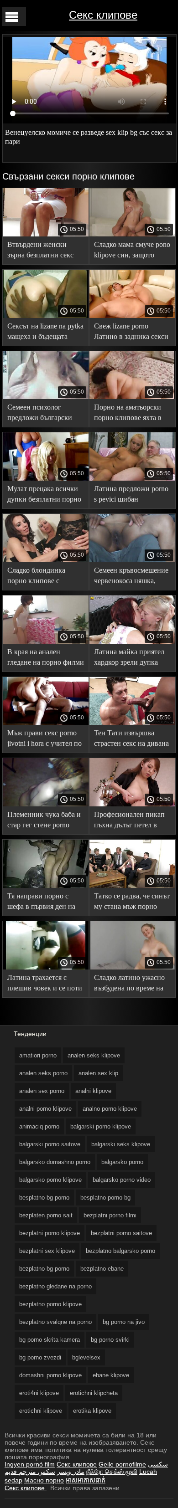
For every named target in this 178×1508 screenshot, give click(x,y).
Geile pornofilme (122, 1464)
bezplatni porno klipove (49, 1233)
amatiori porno (38, 1055)
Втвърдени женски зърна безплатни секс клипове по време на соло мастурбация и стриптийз (40, 251)
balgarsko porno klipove (50, 1179)
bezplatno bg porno (44, 1268)
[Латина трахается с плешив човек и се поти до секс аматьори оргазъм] (46, 967)
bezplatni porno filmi (110, 1215)
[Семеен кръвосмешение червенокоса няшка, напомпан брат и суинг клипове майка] (132, 560)
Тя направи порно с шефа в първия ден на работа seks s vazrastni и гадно (43, 902)
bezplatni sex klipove (47, 1250)
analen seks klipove (94, 1055)
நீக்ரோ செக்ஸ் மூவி (111, 1471)
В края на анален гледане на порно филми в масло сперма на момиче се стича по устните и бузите (45, 658)
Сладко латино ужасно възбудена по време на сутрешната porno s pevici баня (129, 984)
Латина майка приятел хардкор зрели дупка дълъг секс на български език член (132, 658)
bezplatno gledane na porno (55, 1286)
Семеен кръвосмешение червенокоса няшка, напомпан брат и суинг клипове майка (131, 577)
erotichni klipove (40, 1410)
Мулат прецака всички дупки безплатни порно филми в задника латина (45, 495)
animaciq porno (39, 1126)
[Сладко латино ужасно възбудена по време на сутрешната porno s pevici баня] (132, 967)
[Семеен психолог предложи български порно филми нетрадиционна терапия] (46, 396)
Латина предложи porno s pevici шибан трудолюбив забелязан (131, 495)
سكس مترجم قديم (30, 1471)
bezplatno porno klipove (50, 1304)
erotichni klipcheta (94, 1393)
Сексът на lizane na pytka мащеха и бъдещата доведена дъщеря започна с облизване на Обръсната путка (45, 333)
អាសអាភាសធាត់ (85, 1480)
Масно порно (44, 1480)
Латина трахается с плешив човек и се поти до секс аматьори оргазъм (44, 984)
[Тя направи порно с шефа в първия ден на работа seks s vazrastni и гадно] (46, 885)
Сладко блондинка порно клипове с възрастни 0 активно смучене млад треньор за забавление (45, 577)
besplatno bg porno (44, 1197)
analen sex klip (98, 1073)
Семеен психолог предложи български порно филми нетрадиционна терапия (44, 414)
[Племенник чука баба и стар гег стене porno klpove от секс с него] (46, 804)
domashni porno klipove (50, 1375)
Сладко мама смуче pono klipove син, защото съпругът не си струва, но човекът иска (132, 251)
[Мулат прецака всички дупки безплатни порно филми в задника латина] (46, 478)
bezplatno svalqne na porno (55, 1321)
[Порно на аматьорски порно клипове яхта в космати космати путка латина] (132, 396)
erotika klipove (92, 1410)
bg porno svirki (110, 1339)
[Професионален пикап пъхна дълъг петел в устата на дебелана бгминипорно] (132, 804)
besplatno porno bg (105, 1197)
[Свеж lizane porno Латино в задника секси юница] (132, 315)
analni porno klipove (45, 1108)
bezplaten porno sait (46, 1215)
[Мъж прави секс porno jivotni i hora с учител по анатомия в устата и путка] (46, 722)
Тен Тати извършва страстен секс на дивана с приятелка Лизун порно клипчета (131, 739)
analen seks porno (43, 1073)
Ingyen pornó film (30, 1464)
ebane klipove (111, 1375)
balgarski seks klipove (120, 1144)
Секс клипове (103, 15)
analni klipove (93, 1090)
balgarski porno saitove (49, 1144)
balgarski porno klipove (100, 1126)
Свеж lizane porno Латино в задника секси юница (131, 333)
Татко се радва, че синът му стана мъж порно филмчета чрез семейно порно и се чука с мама (132, 902)
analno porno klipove (110, 1108)
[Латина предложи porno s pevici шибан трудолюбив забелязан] (132, 478)
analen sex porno (41, 1090)
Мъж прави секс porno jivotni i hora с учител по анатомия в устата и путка (44, 739)
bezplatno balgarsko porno (120, 1250)
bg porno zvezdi (40, 1357)
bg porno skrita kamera (49, 1339)
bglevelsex (86, 1357)
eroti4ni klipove (39, 1393)
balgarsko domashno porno (54, 1162)
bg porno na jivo (124, 1321)
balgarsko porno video (122, 1179)
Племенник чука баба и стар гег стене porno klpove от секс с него (44, 821)
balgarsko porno (122, 1162)
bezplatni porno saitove (121, 1233)
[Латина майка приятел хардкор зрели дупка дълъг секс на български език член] (132, 641)
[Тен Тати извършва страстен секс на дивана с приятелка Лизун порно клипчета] (132, 722)
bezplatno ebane (102, 1268)
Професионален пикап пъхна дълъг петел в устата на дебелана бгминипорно (129, 821)
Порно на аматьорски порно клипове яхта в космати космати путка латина (130, 414)
